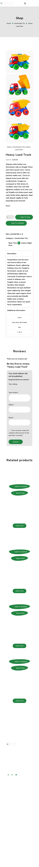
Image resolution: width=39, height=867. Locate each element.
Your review (14, 392)
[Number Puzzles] (19, 601)
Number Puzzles (19, 621)
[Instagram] (12, 774)
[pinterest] (17, 205)
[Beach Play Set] (19, 541)
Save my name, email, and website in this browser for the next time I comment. (19, 432)
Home (9, 23)
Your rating (13, 384)
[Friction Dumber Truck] (19, 476)
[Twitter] (16, 774)
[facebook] (12, 205)
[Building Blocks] (19, 656)
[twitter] (15, 205)
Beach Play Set (19, 566)
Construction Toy (19, 23)
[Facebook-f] (8, 774)
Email (11, 417)
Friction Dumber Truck (19, 501)
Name (11, 405)
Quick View (20, 493)
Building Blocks (19, 676)
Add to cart (25, 217)
